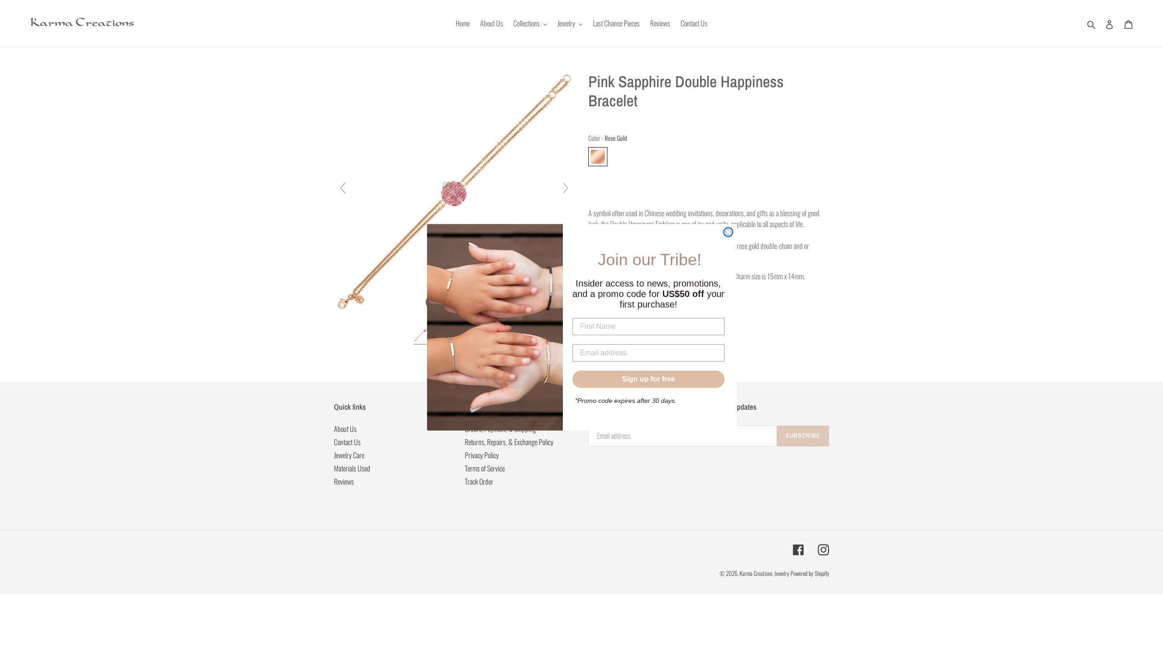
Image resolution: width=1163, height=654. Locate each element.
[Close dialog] (728, 232)
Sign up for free (648, 379)
